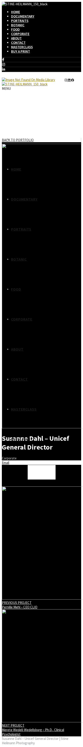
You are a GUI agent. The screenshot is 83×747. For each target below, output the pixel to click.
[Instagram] (3, 64)
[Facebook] (3, 59)
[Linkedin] (3, 69)
